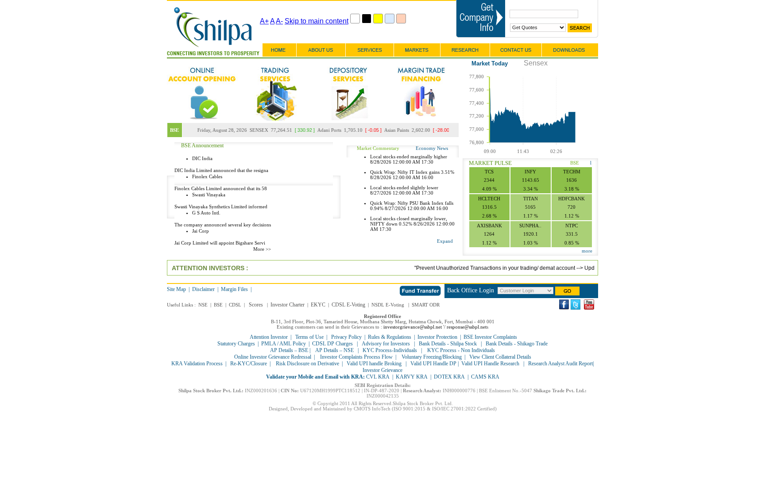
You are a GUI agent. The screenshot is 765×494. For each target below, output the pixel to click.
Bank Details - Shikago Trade (517, 344)
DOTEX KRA (449, 377)
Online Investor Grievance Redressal (272, 357)
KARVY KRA (412, 377)
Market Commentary (378, 148)
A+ (264, 21)
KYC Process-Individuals (390, 350)
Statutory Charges (236, 344)
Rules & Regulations (389, 337)
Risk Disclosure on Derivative (307, 363)
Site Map (176, 289)
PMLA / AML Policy (283, 344)
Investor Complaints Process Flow (356, 357)
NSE (203, 304)
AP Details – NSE (334, 350)
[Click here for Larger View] (296, 201)
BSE (574, 162)
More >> (262, 249)
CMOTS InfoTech (372, 408)
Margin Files (234, 289)
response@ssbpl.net (467, 326)
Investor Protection (437, 337)
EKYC (318, 305)
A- (279, 21)
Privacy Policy (346, 337)
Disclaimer (203, 289)
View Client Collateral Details (500, 357)
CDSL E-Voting (348, 305)
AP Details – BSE (289, 350)
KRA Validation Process (197, 363)
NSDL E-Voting (387, 304)
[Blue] (389, 18)
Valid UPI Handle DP (433, 363)
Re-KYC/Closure (248, 363)
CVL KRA (378, 377)
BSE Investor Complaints (490, 337)
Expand (445, 241)
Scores (256, 305)
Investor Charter (287, 305)
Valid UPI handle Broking (374, 363)
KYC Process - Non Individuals (460, 350)
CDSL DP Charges (332, 344)
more (587, 250)
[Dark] (366, 18)
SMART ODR (426, 304)
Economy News (432, 148)
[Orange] (401, 18)
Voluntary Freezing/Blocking (432, 357)
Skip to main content (316, 21)
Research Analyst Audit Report (560, 363)
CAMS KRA (485, 377)
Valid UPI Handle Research (490, 363)
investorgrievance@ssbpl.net (412, 326)
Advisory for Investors (386, 344)
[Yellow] (378, 18)
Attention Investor (269, 337)
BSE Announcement (202, 145)
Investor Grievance (382, 370)
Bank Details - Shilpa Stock (448, 344)
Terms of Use (309, 337)
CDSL (235, 304)
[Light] (355, 18)
